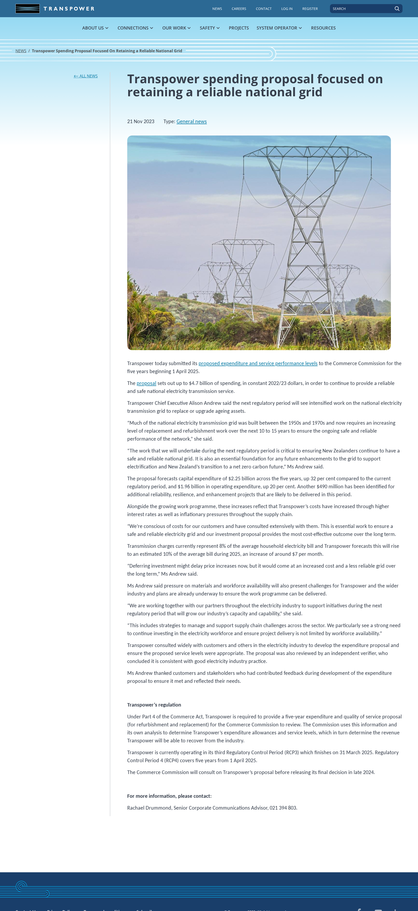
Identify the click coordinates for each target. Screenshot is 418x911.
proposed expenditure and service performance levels (258, 364)
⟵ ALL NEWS (86, 76)
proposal (146, 383)
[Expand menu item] (107, 28)
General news (192, 122)
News (20, 51)
